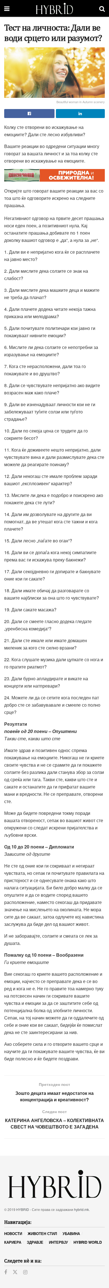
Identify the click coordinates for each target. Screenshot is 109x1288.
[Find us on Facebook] (5, 1272)
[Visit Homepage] (54, 8)
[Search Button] (102, 8)
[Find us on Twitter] (15, 1272)
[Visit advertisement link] (54, 175)
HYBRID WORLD (88, 1242)
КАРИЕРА (12, 1242)
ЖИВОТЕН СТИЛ (42, 1233)
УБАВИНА (71, 1233)
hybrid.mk (81, 1209)
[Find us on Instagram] (25, 1272)
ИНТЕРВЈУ (58, 1242)
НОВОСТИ (13, 1233)
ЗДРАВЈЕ (35, 1242)
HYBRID (22, 1209)
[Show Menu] (7, 8)
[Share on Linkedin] (80, 113)
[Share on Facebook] (29, 113)
